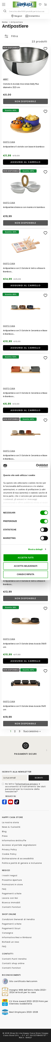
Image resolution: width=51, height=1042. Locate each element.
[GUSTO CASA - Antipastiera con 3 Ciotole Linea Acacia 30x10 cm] (25, 620)
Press (5, 836)
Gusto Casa (9, 142)
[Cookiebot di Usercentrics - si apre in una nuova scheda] (36, 465)
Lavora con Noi (10, 898)
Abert (5, 79)
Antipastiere (17, 22)
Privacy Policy (9, 849)
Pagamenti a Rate (11, 893)
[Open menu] (3, 4)
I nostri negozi (9, 875)
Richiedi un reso (10, 942)
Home (5, 22)
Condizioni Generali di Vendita (18, 919)
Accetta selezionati (25, 566)
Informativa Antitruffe (14, 840)
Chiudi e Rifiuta (25, 574)
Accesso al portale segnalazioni (19, 845)
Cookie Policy (9, 854)
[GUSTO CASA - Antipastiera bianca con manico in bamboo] (25, 184)
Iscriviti (39, 777)
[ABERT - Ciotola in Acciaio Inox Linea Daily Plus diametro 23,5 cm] (25, 60)
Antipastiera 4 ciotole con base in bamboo (23, 146)
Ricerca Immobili (11, 902)
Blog (4, 831)
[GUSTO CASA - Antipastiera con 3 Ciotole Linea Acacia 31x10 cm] (25, 683)
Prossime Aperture (12, 880)
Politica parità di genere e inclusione (22, 863)
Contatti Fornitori (11, 907)
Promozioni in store (12, 884)
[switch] (44, 521)
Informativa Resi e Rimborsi (17, 937)
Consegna (7, 933)
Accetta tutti (25, 557)
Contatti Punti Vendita (14, 959)
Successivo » (32, 731)
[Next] (46, 750)
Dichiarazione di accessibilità (18, 858)
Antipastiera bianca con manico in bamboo (24, 207)
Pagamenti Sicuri (11, 928)
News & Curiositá (11, 827)
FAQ (4, 889)
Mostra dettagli (35, 549)
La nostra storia (10, 822)
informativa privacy (27, 784)
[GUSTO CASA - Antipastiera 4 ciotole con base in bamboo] (25, 123)
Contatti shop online (13, 963)
